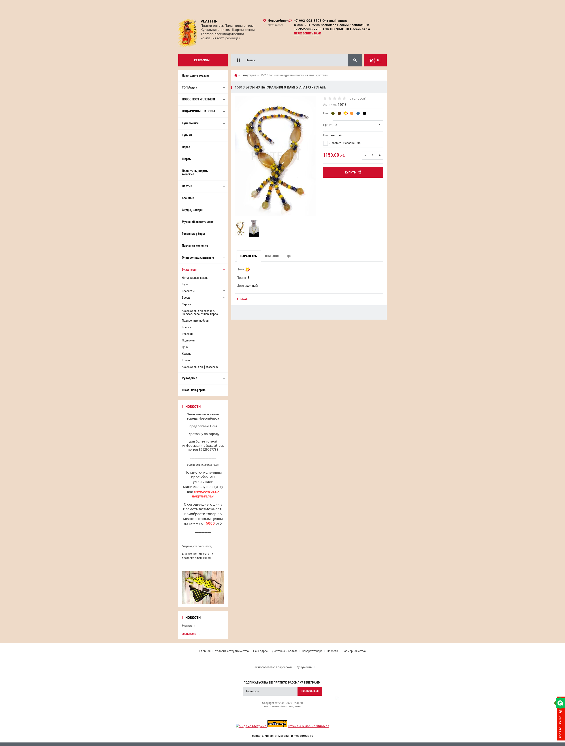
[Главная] (235, 75)
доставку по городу (204, 434)
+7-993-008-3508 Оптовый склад (320, 21)
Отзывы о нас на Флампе (308, 726)
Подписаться (309, 691)
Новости (189, 626)
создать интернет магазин (271, 735)
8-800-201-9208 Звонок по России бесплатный (331, 25)
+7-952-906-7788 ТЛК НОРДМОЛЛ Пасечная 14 (332, 29)
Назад (243, 299)
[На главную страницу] (187, 33)
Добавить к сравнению (345, 143)
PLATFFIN (209, 21)
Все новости (189, 634)
